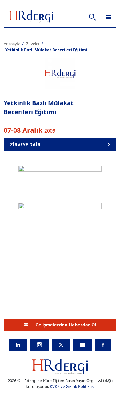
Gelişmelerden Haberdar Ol (65, 325)
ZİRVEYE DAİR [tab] (25, 144)
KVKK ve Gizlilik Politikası (72, 386)
